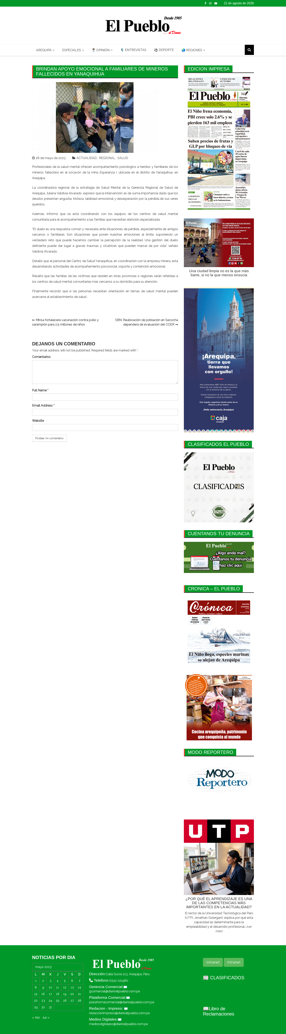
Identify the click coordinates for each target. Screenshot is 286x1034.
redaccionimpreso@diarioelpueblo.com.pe (119, 1013)
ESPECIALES (71, 50)
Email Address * (43, 405)
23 (43, 1000)
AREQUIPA (44, 50)
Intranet (213, 962)
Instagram (210, 3)
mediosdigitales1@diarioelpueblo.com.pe (118, 1024)
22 (36, 1000)
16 (43, 994)
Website (38, 420)
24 (50, 1000)
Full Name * (40, 390)
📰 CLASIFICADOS (223, 977)
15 (35, 994)
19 (65, 994)
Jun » (46, 1017)
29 (36, 1007)
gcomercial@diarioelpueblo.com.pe (114, 991)
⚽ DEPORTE (164, 50)
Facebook (205, 3)
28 (79, 1000)
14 (79, 987)
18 (57, 994)
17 (50, 994)
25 (57, 1000)
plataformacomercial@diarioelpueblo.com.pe (121, 1002)
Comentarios (41, 357)
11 (57, 987)
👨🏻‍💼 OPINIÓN (101, 50)
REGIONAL (107, 158)
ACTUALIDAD (86, 158)
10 (50, 987)
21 (79, 994)
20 (72, 994)
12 (64, 987)
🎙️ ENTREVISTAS (133, 50)
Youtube (215, 3)
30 (43, 1007)
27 (72, 1000)
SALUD (123, 158)
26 (65, 1000)
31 (50, 1007)
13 (72, 987)
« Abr (36, 1017)
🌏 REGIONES (192, 50)
